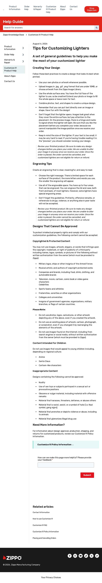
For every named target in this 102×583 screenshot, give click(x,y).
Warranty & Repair (37, 7)
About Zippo (63, 7)
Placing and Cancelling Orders (44, 538)
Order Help (26, 7)
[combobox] (48, 27)
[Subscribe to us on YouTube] (81, 556)
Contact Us (73, 7)
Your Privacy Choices (51, 577)
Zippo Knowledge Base (13, 35)
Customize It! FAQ (40, 525)
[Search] (96, 27)
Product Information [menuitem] (9, 47)
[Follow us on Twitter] (92, 556)
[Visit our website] (97, 556)
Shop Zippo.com (92, 9)
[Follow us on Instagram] (75, 556)
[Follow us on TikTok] (86, 556)
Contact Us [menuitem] (9, 81)
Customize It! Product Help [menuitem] (10, 69)
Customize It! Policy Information (54, 444)
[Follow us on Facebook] (70, 556)
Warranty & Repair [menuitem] (9, 61)
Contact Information (41, 512)
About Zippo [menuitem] (10, 76)
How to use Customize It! (43, 519)
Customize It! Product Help (51, 9)
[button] (23, 46)
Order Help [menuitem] (9, 54)
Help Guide (13, 21)
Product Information (14, 7)
